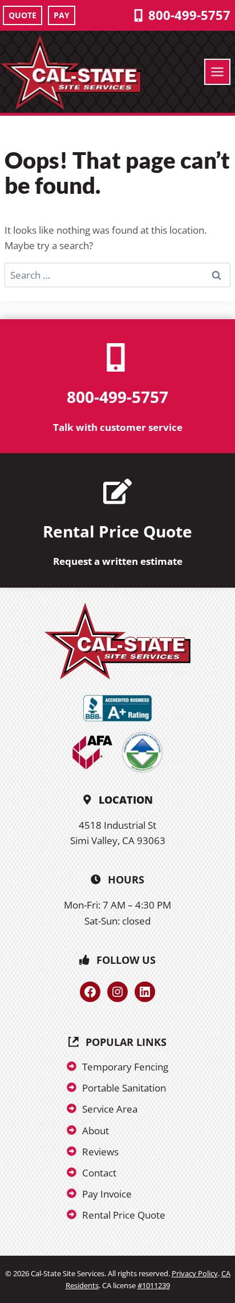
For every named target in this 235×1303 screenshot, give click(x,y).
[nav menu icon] (217, 72)
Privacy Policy (195, 1273)
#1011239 (153, 1285)
